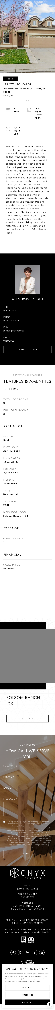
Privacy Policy (17, 826)
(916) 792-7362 (12, 320)
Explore (27, 718)
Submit (27, 854)
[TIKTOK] (34, 952)
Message (9, 799)
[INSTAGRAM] (20, 952)
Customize (27, 995)
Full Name (10, 765)
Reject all (27, 988)
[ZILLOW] (42, 952)
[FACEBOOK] (13, 952)
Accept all (27, 1002)
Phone (7, 777)
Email (7, 788)
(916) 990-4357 (27, 897)
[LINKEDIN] (27, 952)
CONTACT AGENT (27, 349)
